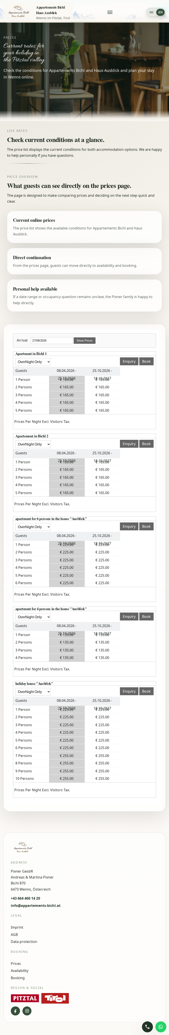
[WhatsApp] (160, 1026)
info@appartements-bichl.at (36, 905)
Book (146, 361)
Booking (18, 977)
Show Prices (85, 340)
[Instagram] (27, 1011)
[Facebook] (15, 1011)
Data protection (24, 941)
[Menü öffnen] (109, 12)
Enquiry (129, 361)
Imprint (17, 927)
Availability (19, 970)
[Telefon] (147, 1026)
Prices (16, 963)
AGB (14, 934)
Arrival (22, 340)
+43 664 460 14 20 (25, 898)
